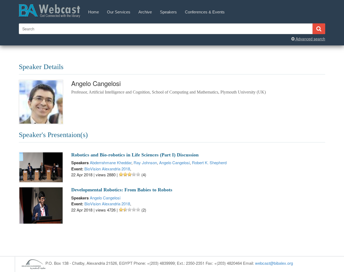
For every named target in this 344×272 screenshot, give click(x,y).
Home (93, 12)
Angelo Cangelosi (174, 162)
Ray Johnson (145, 162)
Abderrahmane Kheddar (110, 162)
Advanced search (310, 38)
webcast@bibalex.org (274, 263)
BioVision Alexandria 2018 (107, 168)
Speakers (168, 12)
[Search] (318, 28)
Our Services (118, 12)
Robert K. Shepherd (209, 162)
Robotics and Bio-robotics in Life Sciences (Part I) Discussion (135, 155)
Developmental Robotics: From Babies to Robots (121, 189)
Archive (145, 12)
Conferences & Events (205, 12)
